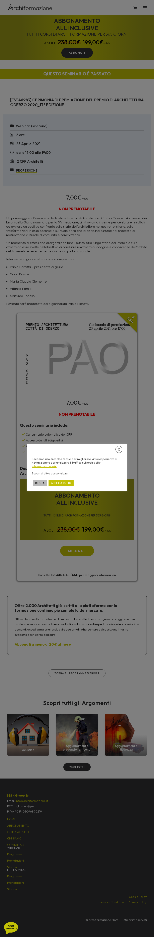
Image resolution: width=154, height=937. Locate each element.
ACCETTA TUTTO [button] (61, 482)
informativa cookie (44, 466)
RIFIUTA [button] (40, 482)
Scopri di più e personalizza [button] (50, 473)
